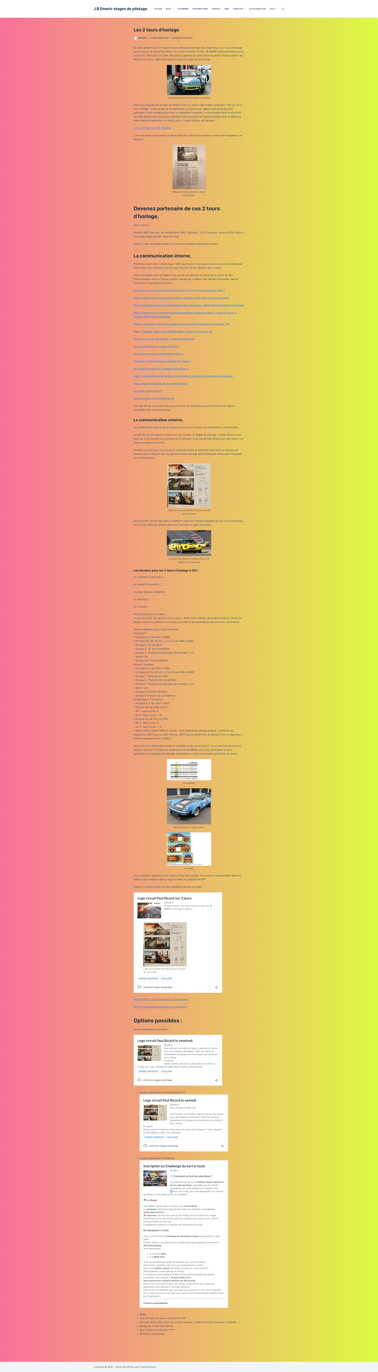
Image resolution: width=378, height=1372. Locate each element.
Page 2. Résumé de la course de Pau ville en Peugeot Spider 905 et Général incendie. (181, 297)
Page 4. (184, 368)
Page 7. (158, 390)
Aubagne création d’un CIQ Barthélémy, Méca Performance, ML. (177, 331)
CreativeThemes (147, 1367)
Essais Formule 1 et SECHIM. (150, 398)
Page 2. (179, 353)
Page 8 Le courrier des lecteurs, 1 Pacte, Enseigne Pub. (164, 338)
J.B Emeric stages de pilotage (120, 8)
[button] (173, 9)
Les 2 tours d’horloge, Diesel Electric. (154, 353)
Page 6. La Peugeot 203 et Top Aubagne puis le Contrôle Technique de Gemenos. (179, 323)
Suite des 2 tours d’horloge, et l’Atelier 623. (158, 361)
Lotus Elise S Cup (257, 9)
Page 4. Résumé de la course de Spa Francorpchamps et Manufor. (170, 312)
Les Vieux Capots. (144, 390)
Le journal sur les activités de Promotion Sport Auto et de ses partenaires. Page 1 (179, 290)
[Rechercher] (283, 9)
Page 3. (187, 361)
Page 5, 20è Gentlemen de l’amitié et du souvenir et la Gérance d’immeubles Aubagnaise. (183, 376)
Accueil (158, 9)
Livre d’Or (238, 9)
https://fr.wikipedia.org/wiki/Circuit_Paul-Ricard (160, 1006)
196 (228, 323)
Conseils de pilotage (182, 38)
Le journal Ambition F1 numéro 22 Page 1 (156, 346)
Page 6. (184, 383)
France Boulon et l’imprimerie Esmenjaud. (157, 383)
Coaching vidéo (200, 9)
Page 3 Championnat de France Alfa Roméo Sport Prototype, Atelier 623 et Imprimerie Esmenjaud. (189, 305)
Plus (272, 9)
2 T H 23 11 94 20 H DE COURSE (152, 127)
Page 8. (170, 398)
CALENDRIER (183, 9)
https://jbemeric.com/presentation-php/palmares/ (161, 999)
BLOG (168, 9)
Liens (226, 9)
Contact (216, 9)
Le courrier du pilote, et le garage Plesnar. (157, 368)
